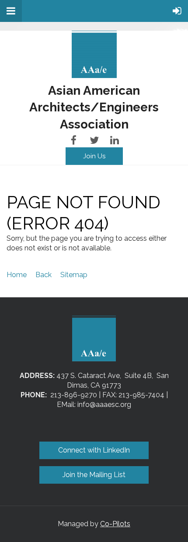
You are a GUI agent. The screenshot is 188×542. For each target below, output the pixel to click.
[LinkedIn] (115, 140)
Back (43, 275)
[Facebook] (74, 140)
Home (17, 275)
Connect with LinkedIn (94, 450)
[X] (94, 140)
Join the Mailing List (94, 475)
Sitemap (73, 275)
